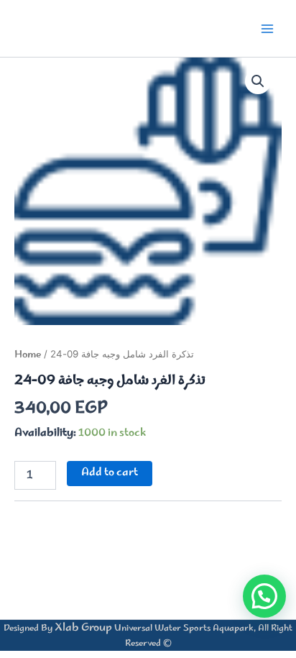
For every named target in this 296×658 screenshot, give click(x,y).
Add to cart (109, 473)
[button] (258, 81)
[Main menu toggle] (267, 28)
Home (27, 355)
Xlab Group (83, 628)
